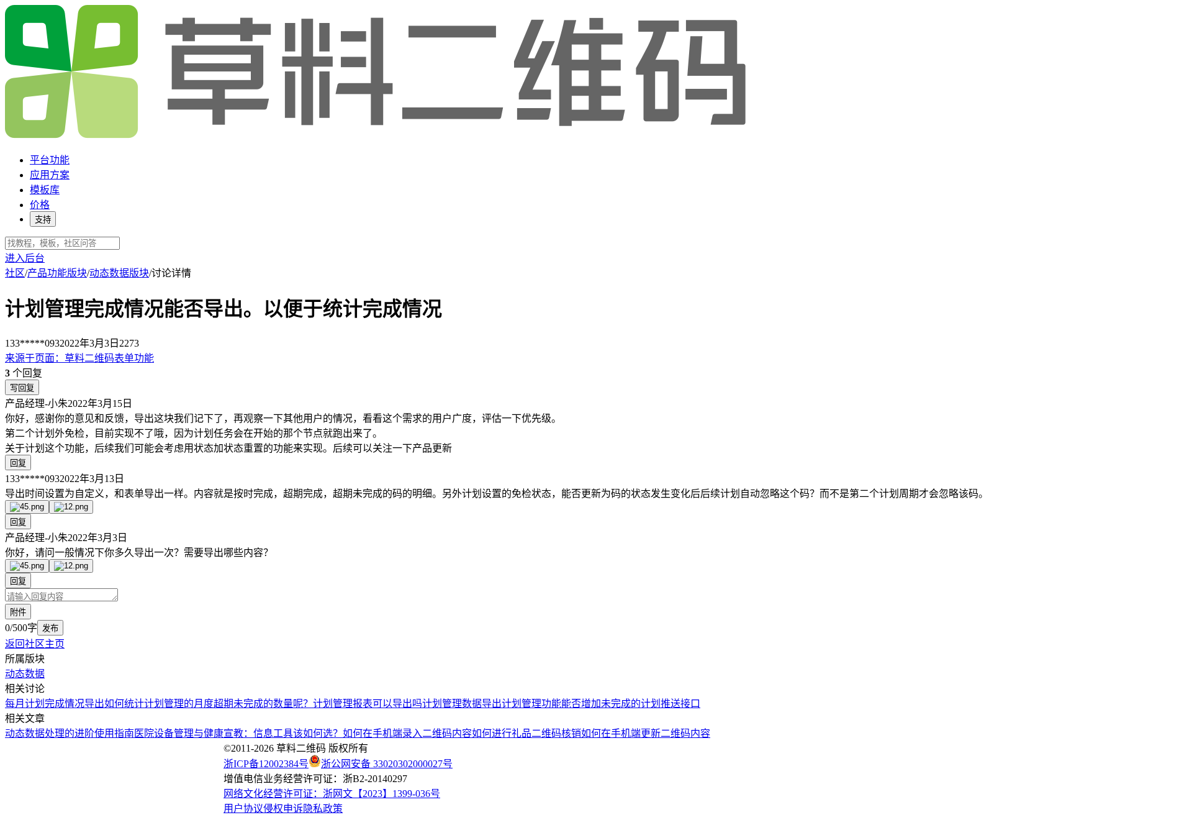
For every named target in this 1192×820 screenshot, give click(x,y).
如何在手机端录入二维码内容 (407, 733)
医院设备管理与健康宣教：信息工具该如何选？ (238, 733)
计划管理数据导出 (462, 703)
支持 (43, 219)
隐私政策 (323, 808)
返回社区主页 (35, 644)
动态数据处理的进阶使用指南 (69, 733)
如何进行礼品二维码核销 (526, 733)
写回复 (22, 388)
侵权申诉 (283, 808)
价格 (40, 204)
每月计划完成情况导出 (54, 703)
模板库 (45, 189)
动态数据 (25, 673)
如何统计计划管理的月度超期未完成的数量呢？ (208, 703)
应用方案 (50, 175)
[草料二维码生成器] (377, 135)
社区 (15, 273)
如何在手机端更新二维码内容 (645, 733)
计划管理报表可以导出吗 (367, 703)
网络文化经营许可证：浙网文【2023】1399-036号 (332, 793)
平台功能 (50, 160)
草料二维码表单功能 (79, 358)
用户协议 (243, 808)
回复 (18, 463)
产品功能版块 (57, 273)
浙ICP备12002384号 (266, 763)
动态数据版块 (119, 273)
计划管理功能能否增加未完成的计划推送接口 (601, 703)
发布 (50, 628)
